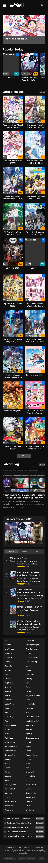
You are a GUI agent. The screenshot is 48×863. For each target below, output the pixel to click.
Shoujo (28, 768)
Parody (28, 742)
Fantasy (33, 564)
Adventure (34, 561)
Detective (8, 670)
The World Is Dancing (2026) (17, 39)
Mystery (29, 734)
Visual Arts (9, 810)
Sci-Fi (28, 763)
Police (28, 746)
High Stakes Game (33, 696)
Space (7, 780)
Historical (8, 700)
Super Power (31, 785)
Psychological (10, 751)
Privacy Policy (9, 859)
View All (42, 92)
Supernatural (35, 581)
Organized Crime (32, 738)
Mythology (9, 738)
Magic (7, 721)
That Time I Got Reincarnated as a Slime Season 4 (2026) (28, 591)
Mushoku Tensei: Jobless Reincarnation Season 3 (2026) (28, 622)
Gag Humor (9, 683)
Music (19, 581)
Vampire (29, 802)
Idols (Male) (30, 704)
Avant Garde (9, 649)
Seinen (7, 768)
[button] (30, 17)
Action (26, 561)
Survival (29, 789)
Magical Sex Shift (32, 721)
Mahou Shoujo (10, 725)
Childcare (8, 657)
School (7, 763)
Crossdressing (31, 662)
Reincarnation (28, 598)
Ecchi (19, 630)
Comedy (20, 564)
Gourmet (8, 691)
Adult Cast (30, 640)
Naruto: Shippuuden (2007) (29, 607)
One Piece (22, 558)
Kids (27, 713)
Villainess (29, 806)
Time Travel (30, 797)
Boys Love (9, 653)
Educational (30, 674)
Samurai (29, 759)
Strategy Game (10, 785)
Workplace (30, 810)
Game (28, 683)
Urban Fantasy (10, 802)
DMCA (41, 859)
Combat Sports (32, 657)
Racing (28, 751)
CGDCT (28, 653)
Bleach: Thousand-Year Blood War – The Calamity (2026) (29, 574)
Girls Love (8, 687)
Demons (29, 666)
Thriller (7, 797)
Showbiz (8, 776)
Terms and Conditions (26, 859)
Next (24, 456)
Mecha (7, 729)
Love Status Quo (32, 717)
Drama (27, 564)
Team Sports (31, 793)
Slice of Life (30, 776)
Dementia (8, 666)
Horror (28, 700)
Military (29, 729)
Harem (28, 691)
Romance (8, 759)
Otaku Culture (10, 742)
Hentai (7, 696)
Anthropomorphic (32, 645)
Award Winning (31, 649)
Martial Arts (30, 725)
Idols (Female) (10, 704)
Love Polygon (10, 717)
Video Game (9, 806)
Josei (7, 713)
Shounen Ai (30, 772)
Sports (28, 780)
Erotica (7, 679)
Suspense (8, 793)
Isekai (19, 598)
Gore (28, 687)
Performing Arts (11, 746)
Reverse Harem (32, 755)
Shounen (26, 581)
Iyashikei (29, 708)
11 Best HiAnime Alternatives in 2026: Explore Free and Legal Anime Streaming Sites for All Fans (24, 498)
